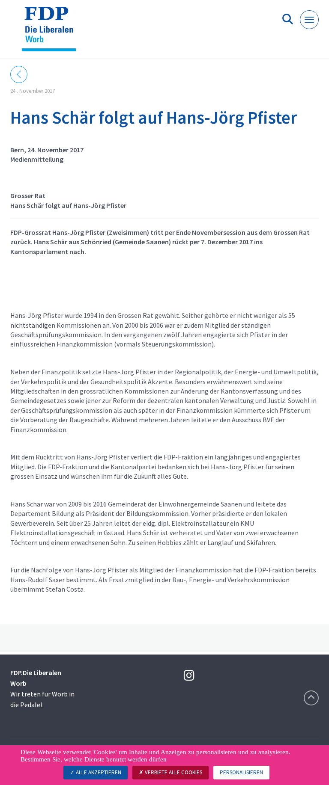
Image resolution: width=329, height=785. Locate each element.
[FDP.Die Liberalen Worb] (52, 33)
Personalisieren (241, 772)
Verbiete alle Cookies (173, 772)
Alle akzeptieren (98, 772)
